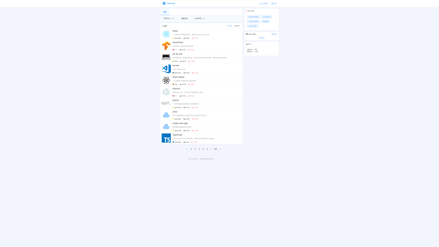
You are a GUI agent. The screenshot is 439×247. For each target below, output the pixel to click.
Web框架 (238, 100)
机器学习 (238, 42)
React (175, 31)
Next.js (176, 100)
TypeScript (177, 135)
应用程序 (233, 54)
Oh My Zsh (178, 54)
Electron (176, 88)
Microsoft (238, 65)
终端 (239, 54)
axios (175, 112)
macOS (227, 54)
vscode (176, 65)
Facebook (238, 30)
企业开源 (230, 30)
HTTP (239, 111)
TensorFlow (178, 42)
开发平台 (227, 42)
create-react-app (180, 123)
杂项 (239, 88)
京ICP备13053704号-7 (207, 159)
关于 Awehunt (193, 159)
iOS (232, 42)
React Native (178, 77)
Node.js (234, 88)
